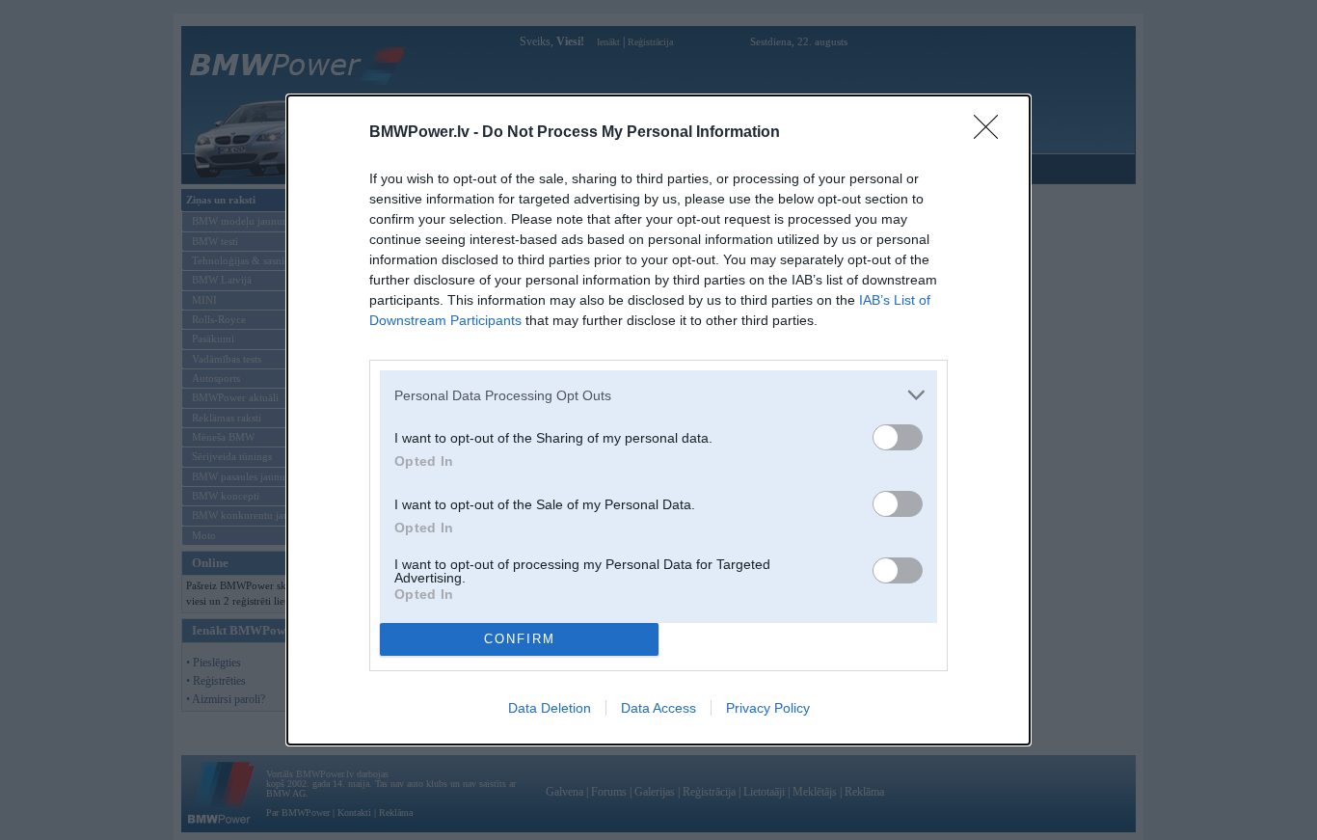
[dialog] (658, 419)
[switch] (898, 437)
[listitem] (658, 395)
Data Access (658, 708)
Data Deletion (549, 708)
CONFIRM (519, 639)
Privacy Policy (768, 708)
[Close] (992, 133)
